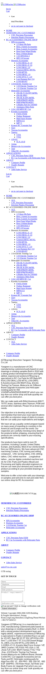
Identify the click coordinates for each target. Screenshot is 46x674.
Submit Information (9, 608)
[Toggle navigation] (2, 2)
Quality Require (12, 356)
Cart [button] (8, 11)
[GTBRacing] (23, 4)
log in (8, 9)
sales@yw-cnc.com (9, 567)
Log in (9, 174)
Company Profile (13, 353)
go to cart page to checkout (22, 26)
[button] (21, 606)
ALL (13, 200)
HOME (9, 30)
